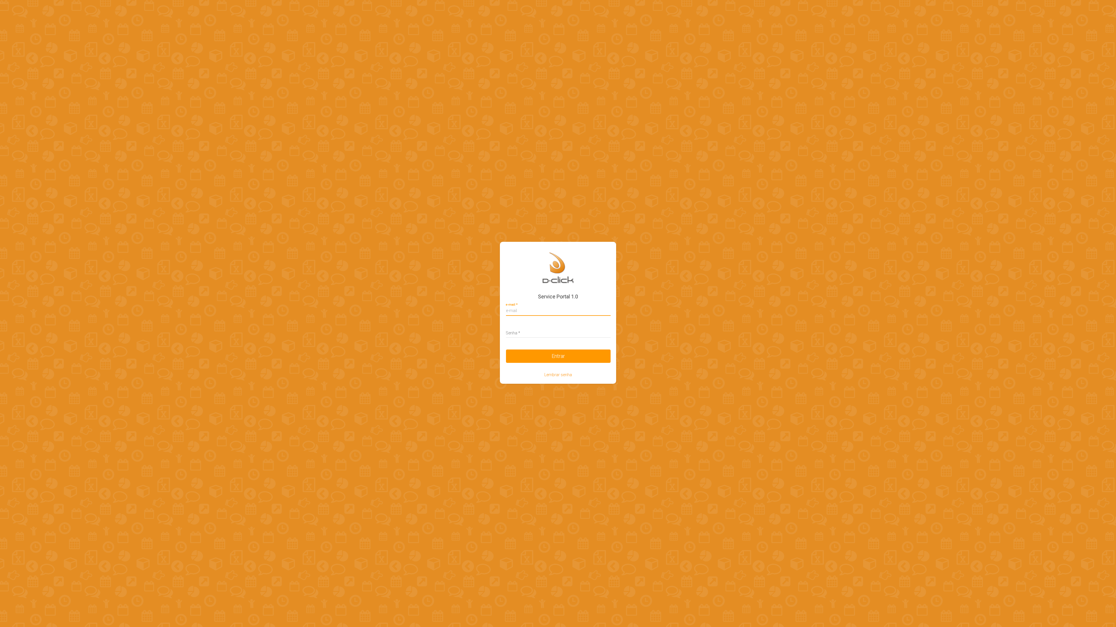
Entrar (558, 356)
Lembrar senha (558, 374)
